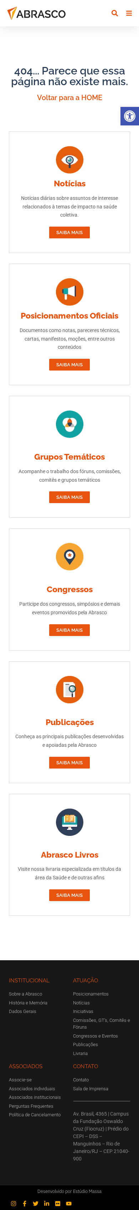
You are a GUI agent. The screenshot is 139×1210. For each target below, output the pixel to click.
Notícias (70, 183)
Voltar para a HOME (69, 97)
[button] (129, 116)
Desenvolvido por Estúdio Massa (69, 1191)
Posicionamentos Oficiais (69, 315)
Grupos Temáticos (69, 456)
